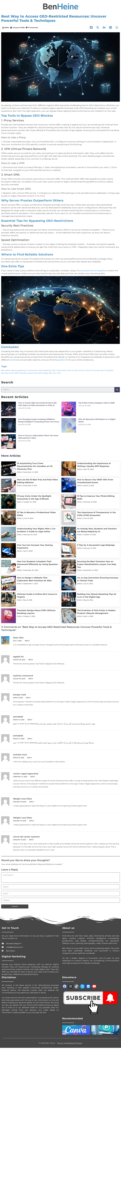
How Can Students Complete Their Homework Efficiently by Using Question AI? (37, 564)
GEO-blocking (44, 370)
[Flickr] (88, 986)
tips (50, 373)
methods (14, 360)
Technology (43, 373)
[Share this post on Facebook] (91, 27)
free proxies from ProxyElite (91, 271)
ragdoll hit (18, 656)
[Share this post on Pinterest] (110, 27)
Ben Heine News (8, 370)
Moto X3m (18, 638)
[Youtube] (94, 986)
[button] (3, 6)
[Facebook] (64, 986)
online (87, 370)
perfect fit (63, 360)
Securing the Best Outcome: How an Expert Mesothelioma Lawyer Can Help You (96, 564)
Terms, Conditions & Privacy (69, 1043)
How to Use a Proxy (75, 370)
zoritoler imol (20, 754)
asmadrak (18, 716)
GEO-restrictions (59, 370)
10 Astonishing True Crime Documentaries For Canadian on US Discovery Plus (34, 466)
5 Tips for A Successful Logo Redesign (96, 545)
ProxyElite (108, 370)
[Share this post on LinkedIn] (104, 27)
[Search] (117, 389)
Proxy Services (97, 370)
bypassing (21, 370)
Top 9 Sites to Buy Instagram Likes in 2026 (96, 403)
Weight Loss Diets (22, 799)
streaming (32, 373)
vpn (54, 373)
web (58, 373)
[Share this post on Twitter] (98, 27)
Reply (27, 641)
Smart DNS (13, 373)
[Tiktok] (76, 986)
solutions (23, 373)
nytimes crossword (23, 675)
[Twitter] (82, 986)
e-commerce (32, 370)
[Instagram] (70, 986)
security (4, 373)
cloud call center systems (26, 837)
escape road (19, 694)
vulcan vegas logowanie (25, 773)
